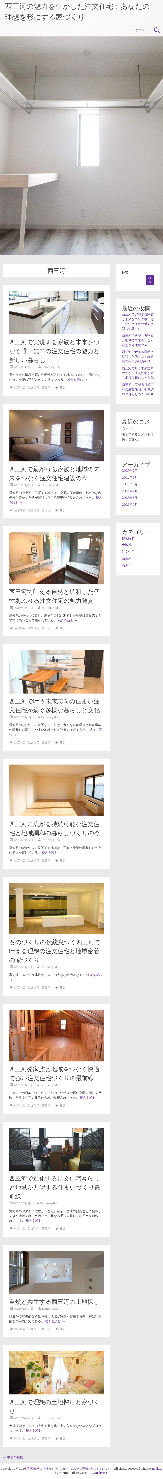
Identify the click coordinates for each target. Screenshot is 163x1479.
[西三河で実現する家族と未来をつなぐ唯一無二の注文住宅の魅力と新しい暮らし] (56, 333)
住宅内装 (19, 387)
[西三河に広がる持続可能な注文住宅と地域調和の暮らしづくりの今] (56, 815)
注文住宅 (33, 387)
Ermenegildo (51, 367)
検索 (125, 273)
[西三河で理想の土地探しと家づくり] (56, 1393)
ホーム (140, 30)
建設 (62, 387)
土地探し (33, 1329)
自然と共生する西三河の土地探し (54, 1301)
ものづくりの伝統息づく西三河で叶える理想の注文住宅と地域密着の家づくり (54, 951)
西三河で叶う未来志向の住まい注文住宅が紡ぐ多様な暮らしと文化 (138, 373)
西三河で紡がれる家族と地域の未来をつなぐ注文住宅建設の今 (138, 340)
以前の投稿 (13, 1457)
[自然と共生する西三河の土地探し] (56, 1293)
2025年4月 (130, 491)
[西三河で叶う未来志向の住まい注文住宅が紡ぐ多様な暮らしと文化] (56, 692)
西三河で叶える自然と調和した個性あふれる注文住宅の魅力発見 (138, 356)
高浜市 (126, 565)
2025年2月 (130, 504)
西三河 (46, 387)
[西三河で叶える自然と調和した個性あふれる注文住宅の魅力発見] (56, 583)
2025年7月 (130, 471)
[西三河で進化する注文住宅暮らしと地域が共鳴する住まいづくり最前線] (56, 1170)
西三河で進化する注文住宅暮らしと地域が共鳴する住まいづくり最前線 (54, 1187)
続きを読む (77, 379)
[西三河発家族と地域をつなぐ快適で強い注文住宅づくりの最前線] (56, 1060)
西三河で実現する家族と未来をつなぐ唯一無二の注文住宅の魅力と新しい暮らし (54, 351)
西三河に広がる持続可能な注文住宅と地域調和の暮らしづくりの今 (138, 389)
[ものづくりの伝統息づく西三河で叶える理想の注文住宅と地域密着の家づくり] (56, 933)
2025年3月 (129, 498)
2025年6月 (130, 477)
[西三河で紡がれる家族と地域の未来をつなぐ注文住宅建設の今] (56, 460)
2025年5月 (130, 484)
